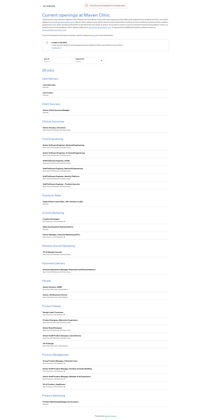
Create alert (56, 48)
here (94, 35)
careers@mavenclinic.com (55, 30)
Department (80, 59)
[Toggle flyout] (101, 60)
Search (46, 59)
